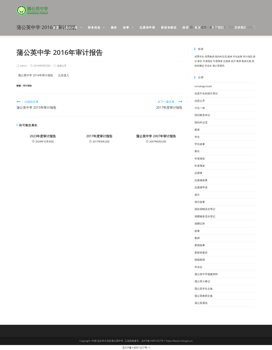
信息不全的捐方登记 (206, 93)
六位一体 (200, 108)
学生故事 (237, 56)
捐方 (233, 61)
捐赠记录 (200, 223)
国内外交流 (221, 56)
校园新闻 (200, 259)
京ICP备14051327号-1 (136, 347)
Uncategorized (203, 86)
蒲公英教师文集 (204, 296)
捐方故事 (200, 202)
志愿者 (226, 61)
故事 (197, 231)
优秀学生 (199, 56)
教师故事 (200, 245)
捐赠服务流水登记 (205, 216)
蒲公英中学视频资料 (206, 274)
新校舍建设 (201, 252)
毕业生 (208, 65)
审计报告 (27, 85)
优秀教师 (209, 56)
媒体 (229, 56)
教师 (238, 61)
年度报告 (207, 61)
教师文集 (246, 61)
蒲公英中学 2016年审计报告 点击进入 (43, 75)
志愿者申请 (201, 187)
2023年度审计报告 (43, 136)
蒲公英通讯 (218, 65)
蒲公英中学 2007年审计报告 (156, 136)
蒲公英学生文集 (204, 288)
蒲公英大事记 (202, 281)
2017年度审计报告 (99, 136)
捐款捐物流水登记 (205, 209)
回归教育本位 (202, 115)
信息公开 (62, 65)
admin (23, 65)
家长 (200, 61)
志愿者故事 (201, 180)
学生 (197, 137)
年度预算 (218, 61)
